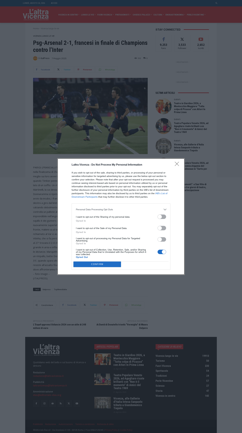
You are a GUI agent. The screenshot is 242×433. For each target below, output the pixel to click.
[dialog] (121, 217)
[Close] (178, 165)
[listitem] (121, 209)
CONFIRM (97, 264)
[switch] (162, 217)
